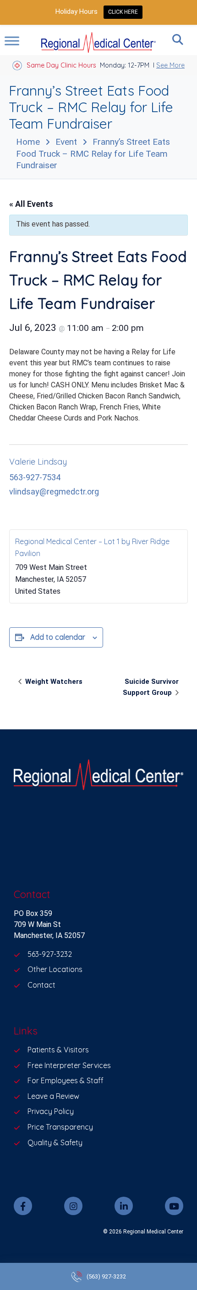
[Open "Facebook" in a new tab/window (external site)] (23, 1206)
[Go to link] (98, 776)
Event (66, 141)
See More (170, 65)
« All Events (31, 204)
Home (28, 141)
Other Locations (54, 969)
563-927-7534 (34, 477)
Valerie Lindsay (38, 461)
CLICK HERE (123, 12)
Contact (41, 984)
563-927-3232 (49, 954)
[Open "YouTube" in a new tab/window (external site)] (174, 1206)
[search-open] (177, 39)
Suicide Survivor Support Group (151, 687)
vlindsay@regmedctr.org (54, 491)
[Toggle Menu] (12, 40)
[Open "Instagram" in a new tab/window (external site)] (73, 1206)
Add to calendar (57, 637)
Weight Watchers (52, 681)
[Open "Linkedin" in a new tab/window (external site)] (124, 1206)
